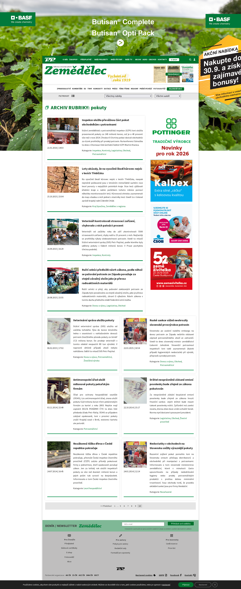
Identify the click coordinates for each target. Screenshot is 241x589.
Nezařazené (166, 491)
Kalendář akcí (175, 89)
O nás (65, 59)
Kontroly (106, 150)
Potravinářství (99, 154)
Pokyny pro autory (120, 544)
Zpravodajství (64, 88)
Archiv (138, 59)
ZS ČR (74, 575)
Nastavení (203, 584)
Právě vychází (146, 88)
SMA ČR (89, 575)
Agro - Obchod (149, 59)
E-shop (69, 552)
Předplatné (69, 543)
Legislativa (116, 150)
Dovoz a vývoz (99, 305)
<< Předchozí (106, 506)
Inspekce (96, 150)
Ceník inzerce (171, 543)
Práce (114, 88)
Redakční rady (120, 548)
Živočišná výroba (91, 360)
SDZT (96, 575)
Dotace (107, 88)
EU (85, 88)
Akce (69, 561)
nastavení (166, 584)
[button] (181, 523)
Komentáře (77, 88)
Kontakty (162, 59)
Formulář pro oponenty (120, 552)
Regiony (134, 88)
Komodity (98, 88)
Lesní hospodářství (93, 488)
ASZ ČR (82, 575)
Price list (171, 548)
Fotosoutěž (159, 88)
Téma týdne (124, 88)
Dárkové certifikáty (69, 548)
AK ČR (68, 575)
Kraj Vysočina (98, 206)
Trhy (89, 88)
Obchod (126, 150)
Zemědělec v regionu (116, 206)
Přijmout (185, 584)
